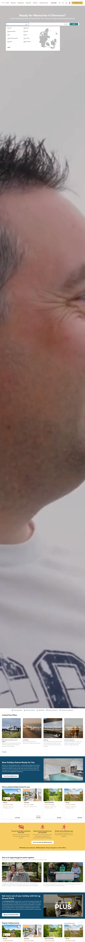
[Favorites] (63, 2)
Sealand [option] (25, 35)
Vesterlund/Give (49, 802)
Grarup (5, 802)
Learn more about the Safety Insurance (42, 842)
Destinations (21, 3)
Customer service (44, 3)
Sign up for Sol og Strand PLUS (11, 914)
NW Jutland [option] (26, 28)
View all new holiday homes (10, 776)
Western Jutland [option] (27, 42)
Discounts (13, 3)
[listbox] (17, 24)
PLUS (7, 3)
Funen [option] (8, 35)
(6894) (8, 47)
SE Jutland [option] (26, 32)
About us (35, 3)
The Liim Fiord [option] (26, 39)
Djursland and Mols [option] (11, 32)
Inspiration (28, 3)
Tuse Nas (26, 802)
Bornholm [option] (9, 28)
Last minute (54, 3)
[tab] (6, 800)
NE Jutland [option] (9, 42)
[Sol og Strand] (3, 3)
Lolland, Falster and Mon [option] (12, 39)
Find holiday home (77, 3)
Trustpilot (4, 752)
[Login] (66, 2)
